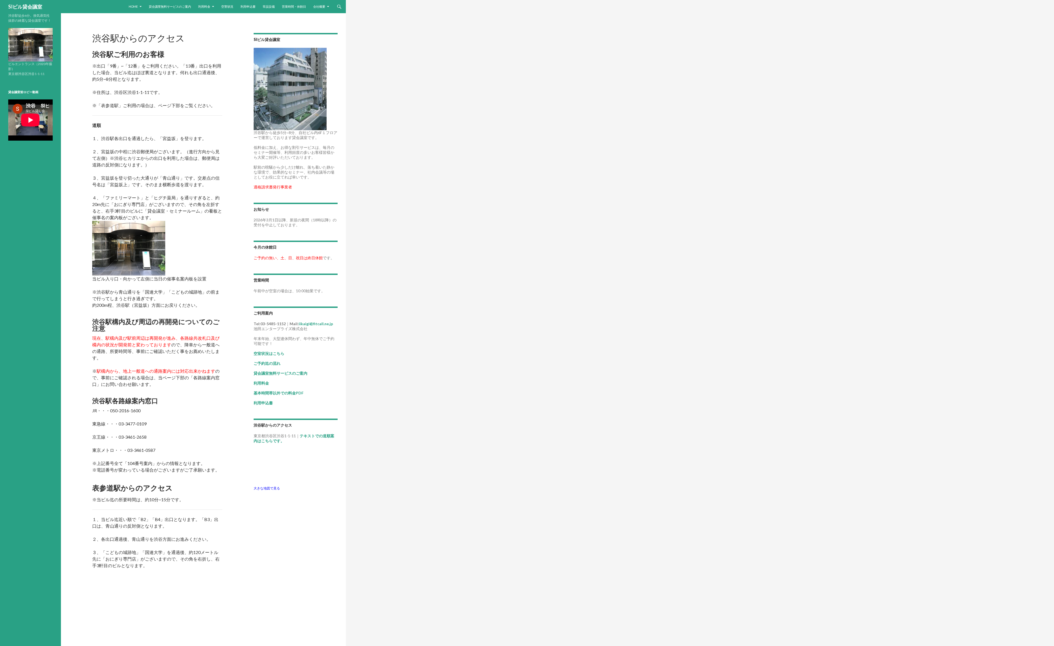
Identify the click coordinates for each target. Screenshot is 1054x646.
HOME (133, 6)
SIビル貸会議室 (25, 7)
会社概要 (319, 6)
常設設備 (269, 6)
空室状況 (227, 6)
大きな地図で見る (267, 488)
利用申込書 (248, 6)
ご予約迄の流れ (267, 363)
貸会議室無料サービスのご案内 (170, 6)
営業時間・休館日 (294, 6)
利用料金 (204, 6)
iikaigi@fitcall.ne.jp (316, 323)
